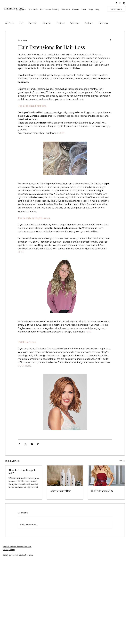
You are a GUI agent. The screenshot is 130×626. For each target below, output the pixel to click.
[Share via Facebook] (19, 443)
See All (122, 461)
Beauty (32, 23)
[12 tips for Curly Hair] (65, 475)
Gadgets (89, 23)
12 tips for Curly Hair (60, 490)
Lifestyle (46, 23)
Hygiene (60, 23)
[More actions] (110, 40)
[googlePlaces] (120, 3)
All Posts (9, 23)
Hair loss (103, 23)
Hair (22, 23)
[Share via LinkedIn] (31, 443)
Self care (74, 23)
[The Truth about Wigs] (106, 475)
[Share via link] (38, 443)
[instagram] (124, 3)
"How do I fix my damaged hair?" (22, 472)
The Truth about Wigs (102, 490)
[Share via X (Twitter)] (25, 443)
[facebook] (116, 3)
